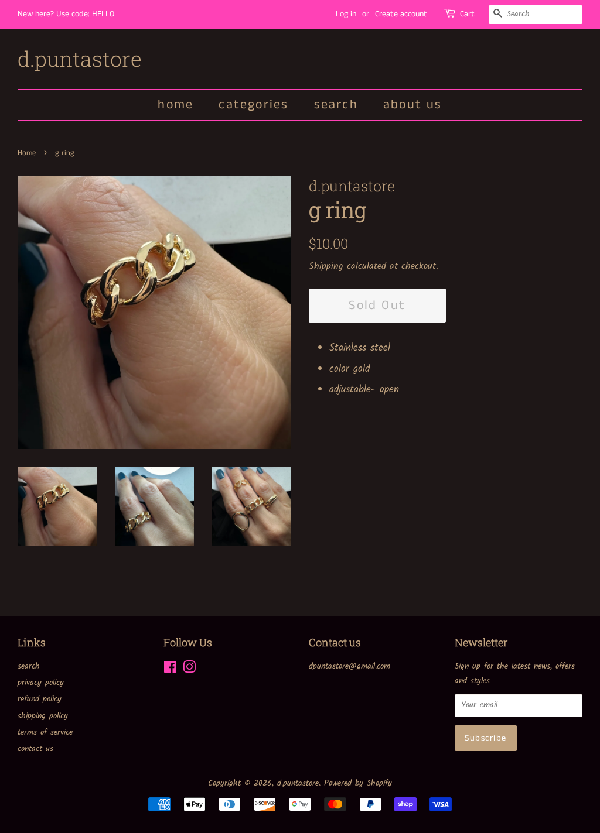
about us (412, 104)
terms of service (45, 732)
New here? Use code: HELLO (66, 14)
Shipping (326, 266)
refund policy (40, 699)
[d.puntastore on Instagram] (189, 670)
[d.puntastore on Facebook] (170, 670)
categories (253, 104)
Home (27, 153)
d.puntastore (80, 58)
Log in (346, 14)
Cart (467, 14)
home (175, 104)
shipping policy (43, 716)
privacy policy (41, 683)
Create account (401, 14)
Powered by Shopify (358, 783)
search (336, 104)
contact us (35, 749)
